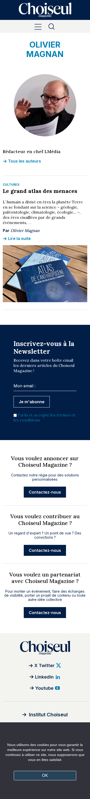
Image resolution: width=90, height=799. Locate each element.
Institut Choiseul (48, 715)
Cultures (11, 184)
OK (45, 775)
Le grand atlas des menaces (40, 190)
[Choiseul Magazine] (45, 648)
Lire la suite (19, 238)
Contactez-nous (45, 492)
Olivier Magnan (25, 230)
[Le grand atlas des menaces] (45, 273)
